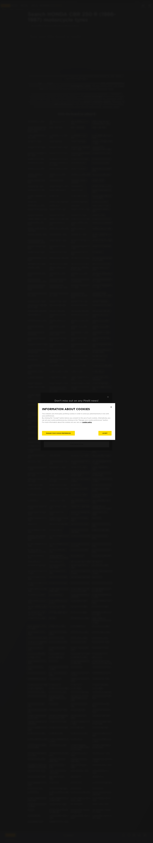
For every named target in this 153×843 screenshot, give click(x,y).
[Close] (111, 407)
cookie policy (87, 422)
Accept (104, 433)
